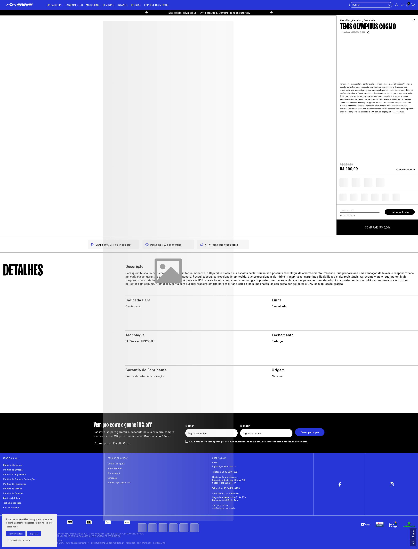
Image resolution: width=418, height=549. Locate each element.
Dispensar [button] (34, 534)
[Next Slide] (271, 13)
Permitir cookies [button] (16, 534)
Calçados (357, 20)
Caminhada (369, 20)
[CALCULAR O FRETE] (400, 212)
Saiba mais (12, 526)
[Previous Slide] (147, 13)
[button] (18, 540)
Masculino (345, 20)
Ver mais (400, 107)
